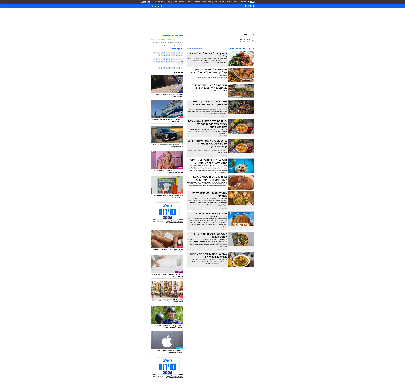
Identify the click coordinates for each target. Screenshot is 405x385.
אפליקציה (154, 40)
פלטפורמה (179, 45)
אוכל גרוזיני (161, 40)
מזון (164, 42)
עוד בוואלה (178, 72)
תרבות (222, 2)
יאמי (181, 40)
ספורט (236, 2)
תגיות (252, 34)
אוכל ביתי (243, 34)
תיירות (190, 2)
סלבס (215, 2)
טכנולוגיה (182, 2)
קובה (173, 45)
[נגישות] (3, 2)
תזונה (153, 45)
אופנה (175, 2)
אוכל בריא (169, 40)
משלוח (161, 42)
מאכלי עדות (169, 42)
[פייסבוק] (152, 6)
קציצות (163, 45)
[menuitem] (242, 2)
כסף (209, 2)
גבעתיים (180, 42)
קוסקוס (168, 45)
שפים (157, 45)
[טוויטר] (155, 6)
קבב (178, 40)
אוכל (204, 2)
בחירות (229, 2)
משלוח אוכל (155, 42)
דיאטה (175, 42)
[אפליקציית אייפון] (158, 6)
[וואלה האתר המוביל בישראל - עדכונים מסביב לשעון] (251, 2)
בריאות (197, 2)
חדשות (243, 2)
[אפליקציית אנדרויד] (161, 6)
